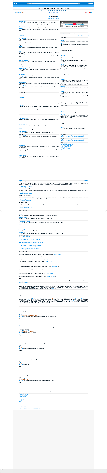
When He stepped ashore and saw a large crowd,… (26, 186)
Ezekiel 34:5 (62, 67)
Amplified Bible (21, 51)
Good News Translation (22, 74)
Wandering (82, 136)
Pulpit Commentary (21, 289)
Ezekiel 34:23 (50, 205)
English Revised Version (22, 68)
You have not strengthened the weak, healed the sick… (26, 199)
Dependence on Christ (22, 232)
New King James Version (22, 38)
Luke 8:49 (41, 298)
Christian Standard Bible (22, 58)
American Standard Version (22, 62)
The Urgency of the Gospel (22, 229)
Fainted (78, 135)
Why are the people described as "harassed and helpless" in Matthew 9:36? (30, 248)
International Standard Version (23, 76)
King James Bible (21, 35)
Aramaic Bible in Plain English (23, 131)
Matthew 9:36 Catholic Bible (23, 406)
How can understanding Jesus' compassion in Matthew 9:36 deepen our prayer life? (31, 243)
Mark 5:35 (35, 287)
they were (78, 32)
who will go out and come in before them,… (25, 208)
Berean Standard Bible (22, 28)
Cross (51, 18)
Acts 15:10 (56, 266)
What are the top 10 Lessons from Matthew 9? (26, 249)
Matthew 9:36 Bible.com (22, 396)
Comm (56, 18)
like (87, 32)
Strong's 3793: (21, 327)
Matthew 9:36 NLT (21, 398)
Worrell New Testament (22, 152)
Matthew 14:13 (62, 291)
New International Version (22, 21)
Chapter (87, 180)
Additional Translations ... (22, 158)
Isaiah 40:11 (52, 273)
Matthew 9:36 (21, 280)
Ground (84, 135)
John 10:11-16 (62, 86)
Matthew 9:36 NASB (21, 400)
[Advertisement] (53, 174)
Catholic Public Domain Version (23, 118)
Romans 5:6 (51, 268)
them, (73, 32)
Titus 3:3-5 (54, 268)
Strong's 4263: (21, 380)
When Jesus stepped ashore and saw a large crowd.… (26, 207)
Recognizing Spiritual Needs (23, 224)
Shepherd (73, 136)
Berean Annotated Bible (22, 54)
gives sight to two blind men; (65, 149)
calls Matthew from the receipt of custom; (67, 144)
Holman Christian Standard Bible (23, 60)
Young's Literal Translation (22, 108)
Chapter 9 (20, 12)
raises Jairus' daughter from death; (66, 148)
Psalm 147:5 (60, 254)
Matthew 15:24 (62, 127)
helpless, (85, 32)
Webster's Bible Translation (23, 85)
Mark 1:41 (61, 59)
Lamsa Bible (20, 128)
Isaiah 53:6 (62, 94)
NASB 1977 (20, 46)
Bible (15, 12)
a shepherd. (66, 33)
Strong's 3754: (21, 348)
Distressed (72, 135)
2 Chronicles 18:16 (85, 298)
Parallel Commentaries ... (22, 303)
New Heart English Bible (22, 82)
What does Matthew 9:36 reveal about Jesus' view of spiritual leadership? (30, 239)
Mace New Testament (22, 145)
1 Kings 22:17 (62, 82)
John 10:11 (52, 261)
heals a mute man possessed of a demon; (67, 150)
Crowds (70, 135)
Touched (76, 136)
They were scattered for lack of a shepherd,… (25, 200)
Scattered (68, 136)
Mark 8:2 (25, 284)
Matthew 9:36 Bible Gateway (23, 395)
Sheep (71, 136)
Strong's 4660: (21, 359)
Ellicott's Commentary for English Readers (25, 282)
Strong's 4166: (21, 391)
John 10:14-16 (49, 276)
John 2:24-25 (56, 254)
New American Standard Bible (23, 41)
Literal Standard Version (22, 102)
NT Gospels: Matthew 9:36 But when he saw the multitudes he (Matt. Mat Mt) (30, 408)
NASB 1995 (20, 44)
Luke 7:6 (38, 287)
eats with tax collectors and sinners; (66, 145)
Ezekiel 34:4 (62, 64)
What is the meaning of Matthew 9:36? (24, 236)
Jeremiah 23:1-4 (62, 98)
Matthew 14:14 (62, 43)
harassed (81, 32)
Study (53, 18)
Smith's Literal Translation (22, 112)
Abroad (61, 135)
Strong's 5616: (21, 375)
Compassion (66, 135)
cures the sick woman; (64, 147)
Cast (63, 135)
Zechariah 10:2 (62, 71)
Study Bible (20, 180)
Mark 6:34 (61, 76)
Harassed (87, 135)
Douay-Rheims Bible (22, 116)
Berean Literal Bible (21, 105)
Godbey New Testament (22, 138)
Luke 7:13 (47, 259)
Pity (66, 136)
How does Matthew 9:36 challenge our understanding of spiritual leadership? (30, 246)
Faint (75, 135)
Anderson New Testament (22, 135)
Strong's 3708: (21, 316)
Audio (49, 18)
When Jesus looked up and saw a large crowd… (25, 187)
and (83, 32)
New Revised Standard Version (23, 124)
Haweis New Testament (22, 142)
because (75, 32)
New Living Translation (22, 23)
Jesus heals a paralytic (64, 143)
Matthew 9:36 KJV (21, 401)
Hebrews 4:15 (51, 259)
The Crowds (21, 214)
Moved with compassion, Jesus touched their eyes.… (26, 192)
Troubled (79, 136)
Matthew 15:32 (62, 55)
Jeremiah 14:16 (71, 300)
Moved (61, 136)
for (71, 32)
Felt (82, 135)
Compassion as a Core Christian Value (24, 221)
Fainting (80, 135)
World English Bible (21, 97)
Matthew (18, 12)
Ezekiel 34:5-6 (48, 273)
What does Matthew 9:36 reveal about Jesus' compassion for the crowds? (30, 245)
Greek (58, 18)
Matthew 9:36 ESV (21, 399)
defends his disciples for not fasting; (66, 146)
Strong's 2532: (21, 364)
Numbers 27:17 (62, 79)
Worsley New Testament (22, 155)
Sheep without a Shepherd (23, 217)
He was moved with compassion (65, 32)
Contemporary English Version (23, 66)
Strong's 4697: (21, 332)
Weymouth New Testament (22, 148)
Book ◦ (85, 180)
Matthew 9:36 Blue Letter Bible (23, 394)
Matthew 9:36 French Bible (22, 405)
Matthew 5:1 (62, 40)
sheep (61, 33)
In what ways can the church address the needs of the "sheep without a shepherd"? (31, 242)
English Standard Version (22, 26)
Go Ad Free (2, 469)
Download (86, 35)
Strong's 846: (21, 343)
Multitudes (64, 136)
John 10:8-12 (53, 288)
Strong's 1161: (21, 311)
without (64, 33)
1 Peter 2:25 (62, 91)
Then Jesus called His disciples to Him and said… (26, 193)
